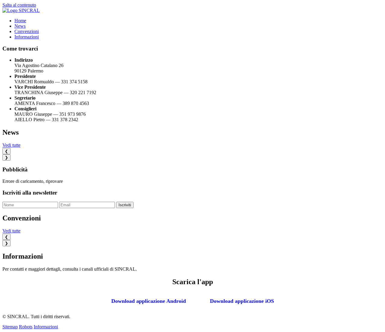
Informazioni (26, 36)
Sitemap (10, 326)
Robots (25, 326)
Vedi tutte (11, 145)
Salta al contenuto (19, 5)
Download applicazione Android (148, 301)
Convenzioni (26, 31)
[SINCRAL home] (21, 10)
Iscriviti (125, 205)
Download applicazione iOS (242, 301)
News (20, 26)
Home (20, 20)
